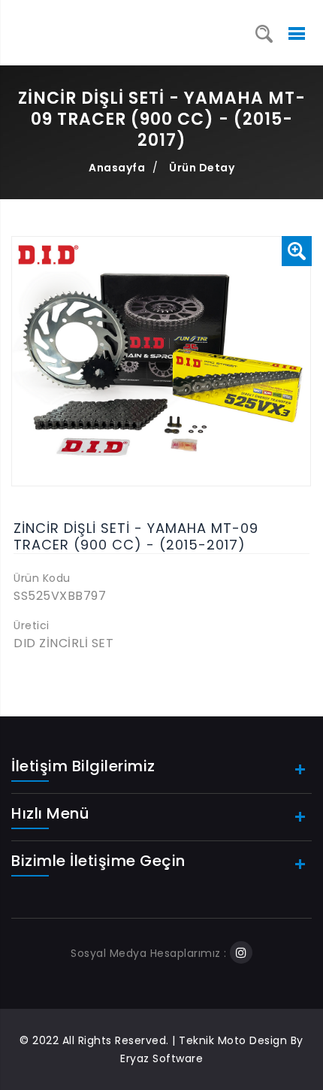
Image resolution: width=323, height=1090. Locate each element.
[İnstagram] (241, 953)
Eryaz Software (161, 1058)
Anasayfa (117, 167)
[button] (297, 251)
